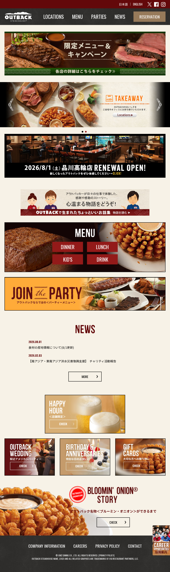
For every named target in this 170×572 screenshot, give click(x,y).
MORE (85, 376)
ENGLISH (137, 4)
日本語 (123, 4)
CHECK (113, 522)
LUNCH (102, 247)
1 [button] (82, 132)
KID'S (67, 259)
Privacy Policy (106, 555)
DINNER (68, 247)
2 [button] (86, 132)
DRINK (102, 259)
